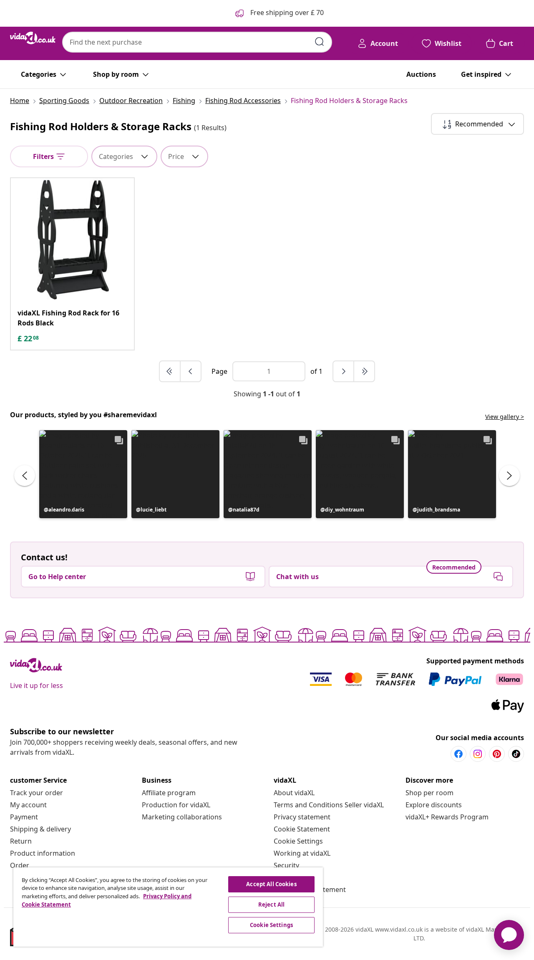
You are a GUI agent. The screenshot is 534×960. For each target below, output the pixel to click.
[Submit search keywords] (319, 41)
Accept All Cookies (271, 884)
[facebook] (458, 754)
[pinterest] (497, 754)
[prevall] (170, 371)
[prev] (191, 371)
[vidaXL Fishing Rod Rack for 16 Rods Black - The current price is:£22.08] (72, 239)
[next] (343, 371)
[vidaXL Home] (32, 38)
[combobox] (197, 42)
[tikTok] (516, 754)
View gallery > (504, 417)
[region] (168, 907)
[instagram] (478, 754)
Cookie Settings (298, 841)
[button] (83, 474)
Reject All (271, 904)
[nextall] (364, 371)
